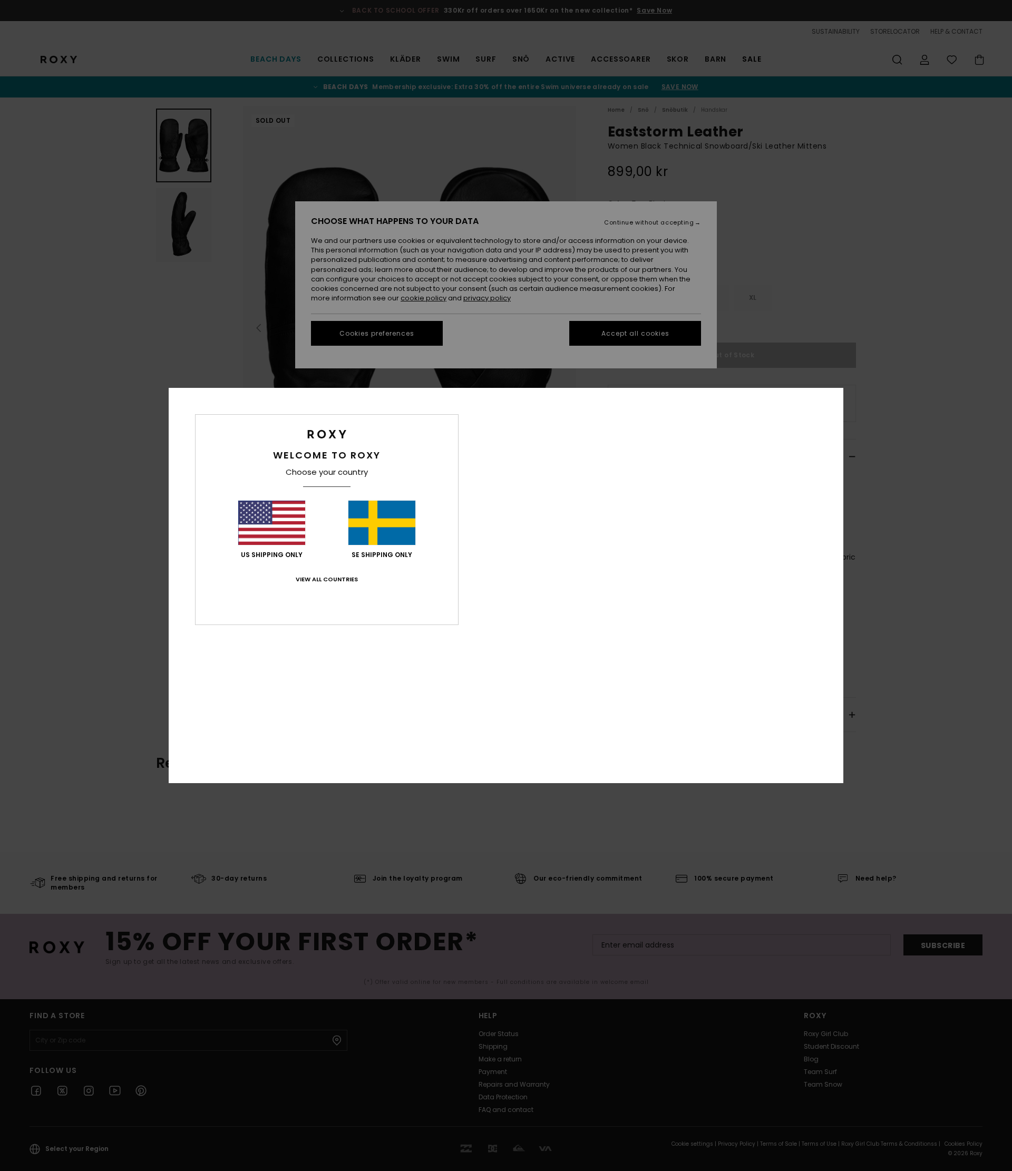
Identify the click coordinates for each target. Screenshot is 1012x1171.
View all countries (327, 579)
